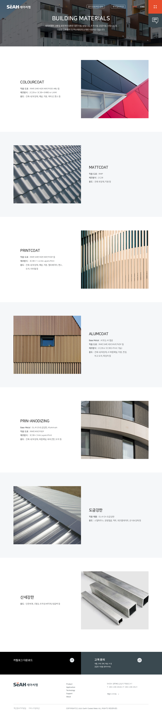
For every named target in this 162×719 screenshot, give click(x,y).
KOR (135, 6)
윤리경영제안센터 (95, 7)
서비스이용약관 (34, 708)
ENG (142, 6)
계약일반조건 (118, 7)
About (68, 696)
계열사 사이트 (112, 694)
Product (69, 684)
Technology (70, 690)
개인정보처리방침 (19, 708)
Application (70, 687)
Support (69, 693)
